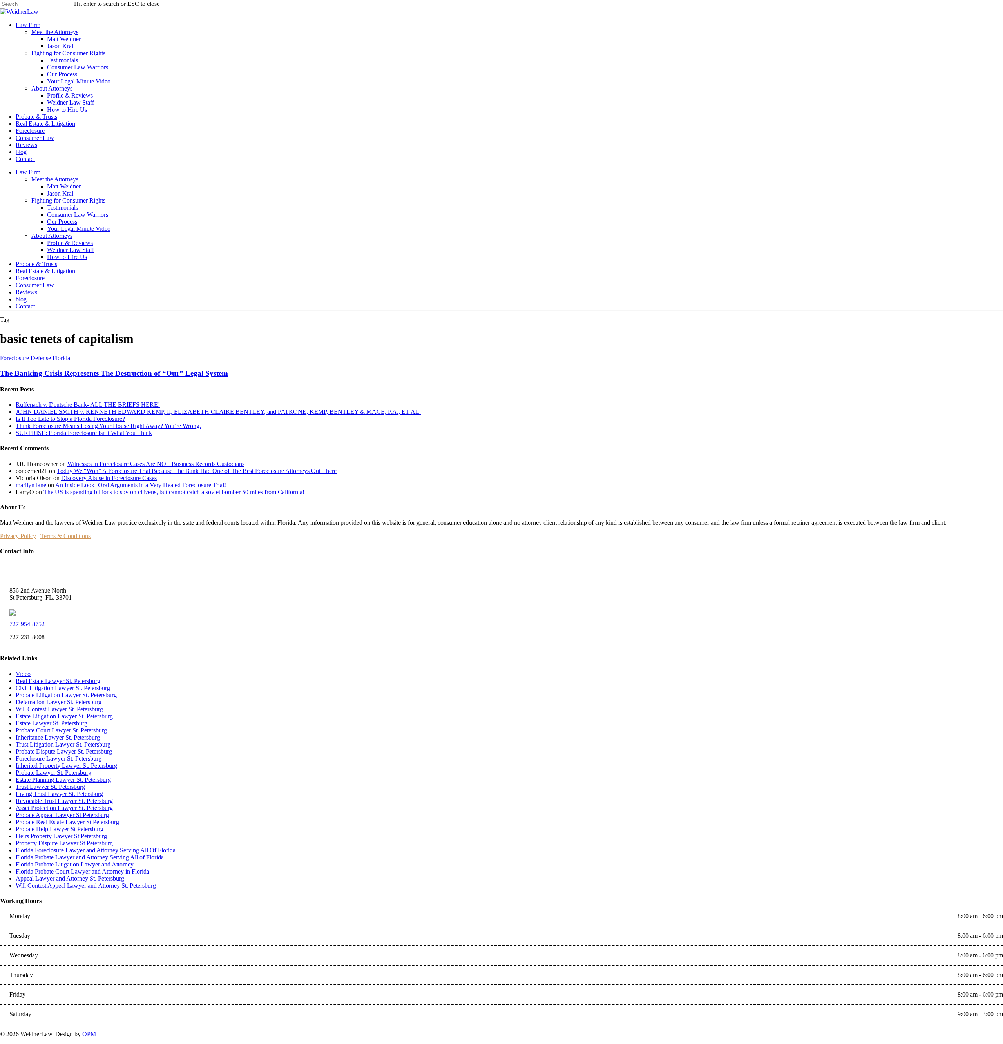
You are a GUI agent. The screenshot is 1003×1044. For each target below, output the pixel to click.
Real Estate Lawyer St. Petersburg (58, 681)
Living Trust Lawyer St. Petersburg (59, 793)
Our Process (62, 221)
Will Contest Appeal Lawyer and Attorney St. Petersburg (86, 885)
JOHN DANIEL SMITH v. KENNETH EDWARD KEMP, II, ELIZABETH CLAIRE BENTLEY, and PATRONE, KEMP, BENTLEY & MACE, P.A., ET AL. (218, 411)
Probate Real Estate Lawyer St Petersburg (67, 822)
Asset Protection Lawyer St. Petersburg (64, 808)
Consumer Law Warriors (77, 214)
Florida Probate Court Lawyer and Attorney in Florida (82, 871)
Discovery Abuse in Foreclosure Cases (109, 478)
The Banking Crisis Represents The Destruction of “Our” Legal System (114, 373)
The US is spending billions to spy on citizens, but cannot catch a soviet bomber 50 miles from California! (173, 492)
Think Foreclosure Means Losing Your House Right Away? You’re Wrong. (108, 425)
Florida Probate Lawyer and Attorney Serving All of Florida (90, 857)
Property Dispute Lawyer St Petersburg (64, 843)
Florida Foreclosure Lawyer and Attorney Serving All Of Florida (96, 850)
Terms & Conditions (65, 536)
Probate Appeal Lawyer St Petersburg (62, 815)
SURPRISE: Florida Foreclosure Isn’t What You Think (84, 433)
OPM (89, 1034)
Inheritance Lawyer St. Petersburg (58, 737)
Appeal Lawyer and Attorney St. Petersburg (70, 878)
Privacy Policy (18, 536)
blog (21, 299)
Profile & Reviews (70, 242)
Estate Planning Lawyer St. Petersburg (63, 779)
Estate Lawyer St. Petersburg (51, 723)
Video (23, 674)
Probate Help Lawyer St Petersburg (59, 829)
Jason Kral (60, 193)
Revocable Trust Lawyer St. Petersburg (64, 801)
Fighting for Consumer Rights (68, 200)
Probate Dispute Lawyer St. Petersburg (64, 751)
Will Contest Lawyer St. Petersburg (59, 709)
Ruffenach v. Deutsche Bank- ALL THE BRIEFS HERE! (88, 404)
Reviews (26, 292)
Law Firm (28, 172)
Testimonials (62, 207)
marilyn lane (31, 485)
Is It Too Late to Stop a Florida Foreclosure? (70, 418)
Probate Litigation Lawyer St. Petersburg (66, 695)
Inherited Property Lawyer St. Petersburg (66, 765)
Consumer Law (35, 285)
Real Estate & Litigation (45, 271)
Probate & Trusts (36, 264)
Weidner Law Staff (70, 249)
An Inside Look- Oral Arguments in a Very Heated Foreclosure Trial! (140, 485)
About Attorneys (51, 235)
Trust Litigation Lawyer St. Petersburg (63, 744)
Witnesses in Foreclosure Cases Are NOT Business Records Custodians (155, 463)
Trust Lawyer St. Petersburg (50, 786)
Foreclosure (30, 278)
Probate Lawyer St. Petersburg (53, 772)
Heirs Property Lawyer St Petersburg (61, 836)
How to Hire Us (67, 257)
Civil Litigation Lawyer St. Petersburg (63, 688)
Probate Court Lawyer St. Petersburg (61, 730)
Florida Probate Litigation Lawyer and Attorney (75, 864)
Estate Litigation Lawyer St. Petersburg (64, 716)
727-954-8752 (27, 624)
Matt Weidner (64, 186)
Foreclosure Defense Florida (35, 358)
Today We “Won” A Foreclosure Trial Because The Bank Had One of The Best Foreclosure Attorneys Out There (197, 471)
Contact (25, 306)
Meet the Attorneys (54, 179)
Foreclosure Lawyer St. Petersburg (58, 758)
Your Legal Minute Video (78, 228)
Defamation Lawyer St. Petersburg (58, 702)
